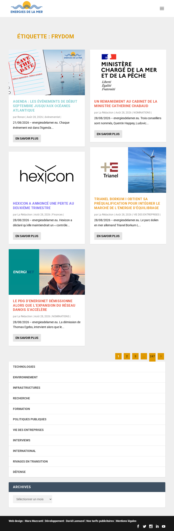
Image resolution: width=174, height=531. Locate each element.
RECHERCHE (21, 398)
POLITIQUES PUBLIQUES (29, 419)
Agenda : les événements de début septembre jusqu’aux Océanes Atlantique (45, 105)
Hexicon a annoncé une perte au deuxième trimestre (43, 205)
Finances (57, 214)
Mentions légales (126, 521)
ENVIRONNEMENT (25, 377)
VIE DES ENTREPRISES (146, 214)
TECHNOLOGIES (24, 366)
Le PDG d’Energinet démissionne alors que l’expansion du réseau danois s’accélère (44, 305)
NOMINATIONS (60, 316)
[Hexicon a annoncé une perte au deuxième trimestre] (47, 174)
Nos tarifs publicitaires (100, 521)
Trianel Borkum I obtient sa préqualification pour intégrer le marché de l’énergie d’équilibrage (127, 203)
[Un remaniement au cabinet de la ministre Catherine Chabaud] (128, 72)
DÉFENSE (19, 472)
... (144, 356)
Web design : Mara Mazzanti (26, 521)
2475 (152, 359)
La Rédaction (24, 214)
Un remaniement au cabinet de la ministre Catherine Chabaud (125, 103)
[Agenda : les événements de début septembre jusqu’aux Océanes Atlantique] (47, 72)
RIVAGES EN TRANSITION (30, 461)
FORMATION (21, 409)
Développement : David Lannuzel (64, 521)
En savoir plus (26, 138)
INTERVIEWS (21, 440)
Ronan (21, 117)
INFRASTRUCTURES (26, 387)
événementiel (52, 117)
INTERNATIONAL (24, 451)
